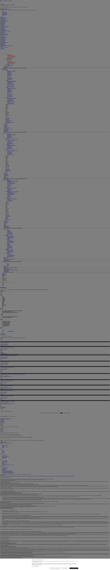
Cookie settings (65, 568)
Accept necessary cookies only (54, 568)
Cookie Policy (36, 566)
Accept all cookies (74, 568)
